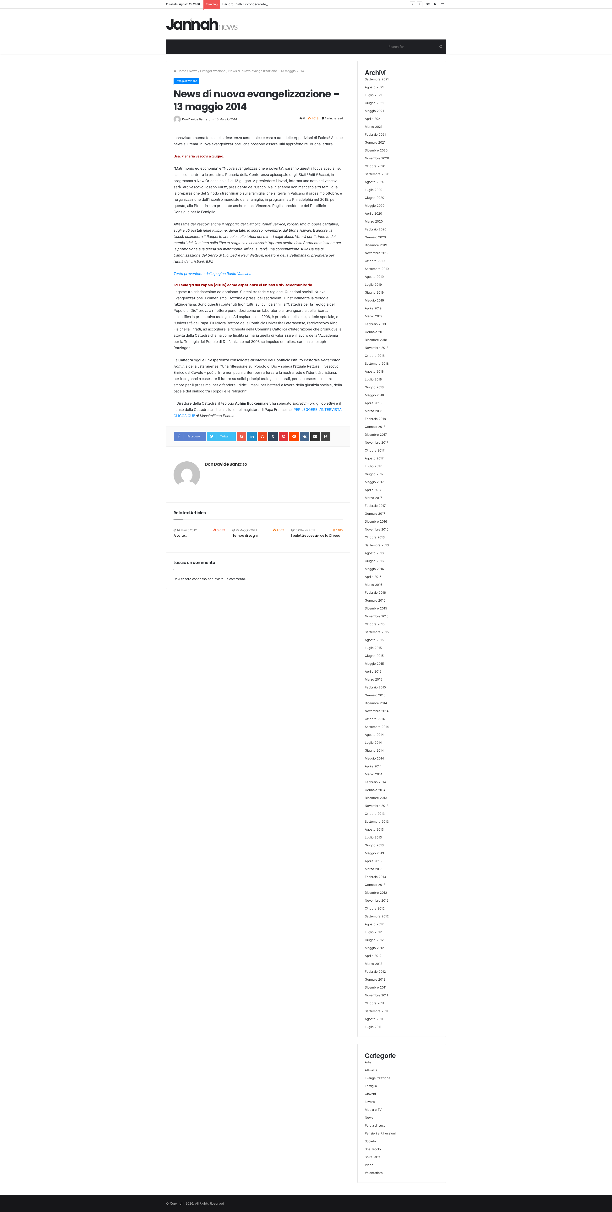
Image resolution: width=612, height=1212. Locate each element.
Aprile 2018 (373, 403)
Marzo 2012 (373, 964)
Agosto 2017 (374, 458)
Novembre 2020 (377, 158)
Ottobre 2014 (375, 719)
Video (369, 1165)
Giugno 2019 (374, 292)
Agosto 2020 (374, 182)
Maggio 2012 (374, 948)
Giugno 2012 (374, 940)
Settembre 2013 (377, 821)
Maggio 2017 (374, 482)
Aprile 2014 (373, 766)
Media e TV (373, 1109)
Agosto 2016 (374, 553)
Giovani (370, 1094)
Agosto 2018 (374, 371)
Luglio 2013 (373, 837)
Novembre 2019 (376, 253)
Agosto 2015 (374, 640)
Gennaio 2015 (375, 695)
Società (370, 1141)
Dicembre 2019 (376, 245)
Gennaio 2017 (375, 513)
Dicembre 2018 (376, 340)
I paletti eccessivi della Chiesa (315, 535)
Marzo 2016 (373, 584)
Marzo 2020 (374, 221)
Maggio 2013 (374, 853)
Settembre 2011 (376, 1011)
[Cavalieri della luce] (202, 24)
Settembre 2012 (377, 916)
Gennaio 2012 (375, 979)
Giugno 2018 (374, 387)
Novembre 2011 (376, 995)
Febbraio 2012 (375, 971)
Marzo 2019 (373, 316)
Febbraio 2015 (375, 687)
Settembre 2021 (377, 79)
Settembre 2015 (377, 632)
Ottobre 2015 (375, 624)
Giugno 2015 (374, 656)
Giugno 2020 (374, 198)
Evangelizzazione (213, 71)
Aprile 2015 (373, 671)
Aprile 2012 (373, 956)
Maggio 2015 (374, 663)
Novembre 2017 (376, 442)
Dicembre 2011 (376, 987)
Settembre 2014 (377, 727)
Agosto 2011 (374, 1019)
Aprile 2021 (373, 119)
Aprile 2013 (373, 861)
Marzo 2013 (373, 869)
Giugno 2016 (374, 561)
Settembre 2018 (377, 363)
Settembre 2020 (377, 174)
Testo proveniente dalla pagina (200, 273)
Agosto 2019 (374, 277)
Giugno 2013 (374, 845)
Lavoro (370, 1102)
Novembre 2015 (376, 616)
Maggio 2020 (374, 205)
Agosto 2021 (374, 87)
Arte (368, 1062)
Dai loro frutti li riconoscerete (244, 4)
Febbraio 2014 (375, 782)
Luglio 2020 (373, 190)
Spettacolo (373, 1149)
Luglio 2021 (373, 95)
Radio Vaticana (238, 273)
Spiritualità (372, 1157)
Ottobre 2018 (375, 355)
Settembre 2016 (377, 545)
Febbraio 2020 (375, 229)
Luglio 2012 (373, 932)
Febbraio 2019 (375, 324)
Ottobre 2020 (375, 166)
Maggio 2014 (374, 758)
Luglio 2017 (373, 466)
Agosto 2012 (374, 924)
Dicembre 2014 (376, 703)
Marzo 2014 (373, 774)
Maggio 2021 (374, 111)
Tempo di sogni (244, 535)
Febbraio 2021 (375, 134)
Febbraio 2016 (375, 592)
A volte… (180, 535)
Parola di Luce (375, 1125)
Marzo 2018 (373, 411)
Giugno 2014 (374, 750)
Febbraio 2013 (375, 877)
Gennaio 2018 (375, 427)
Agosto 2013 (374, 829)
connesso (199, 579)
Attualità (371, 1070)
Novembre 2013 (376, 806)
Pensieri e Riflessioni (380, 1133)
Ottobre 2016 (375, 537)
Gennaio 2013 (375, 885)
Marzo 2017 (373, 498)
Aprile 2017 (373, 490)
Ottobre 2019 (375, 261)
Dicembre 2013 (376, 798)
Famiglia (371, 1086)
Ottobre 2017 (374, 450)
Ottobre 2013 (375, 813)
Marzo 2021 (373, 126)
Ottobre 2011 (374, 1003)
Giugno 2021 (374, 103)
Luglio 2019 (373, 284)
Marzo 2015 (373, 679)
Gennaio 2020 (375, 237)
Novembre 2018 (376, 348)
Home (181, 71)
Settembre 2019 (377, 269)
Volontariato (374, 1173)
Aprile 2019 (373, 308)
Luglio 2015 (373, 648)
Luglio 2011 (373, 1027)
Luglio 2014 (373, 742)
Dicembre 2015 (376, 608)
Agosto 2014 (374, 735)
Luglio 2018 (373, 379)
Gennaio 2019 (375, 332)
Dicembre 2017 (376, 434)
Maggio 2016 (374, 569)
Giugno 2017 (374, 474)
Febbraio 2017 (375, 506)
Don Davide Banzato (196, 119)
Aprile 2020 (373, 213)
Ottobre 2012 (375, 908)
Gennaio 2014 (375, 790)
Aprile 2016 (373, 577)
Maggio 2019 (374, 300)
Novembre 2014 (376, 711)
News (193, 71)
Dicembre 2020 (376, 150)
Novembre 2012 (376, 900)
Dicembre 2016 (376, 521)
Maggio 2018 (374, 395)
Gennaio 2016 (375, 600)
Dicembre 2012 (376, 892)
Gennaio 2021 (375, 142)
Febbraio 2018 (375, 419)
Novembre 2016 (376, 529)
